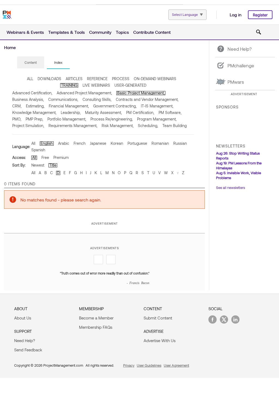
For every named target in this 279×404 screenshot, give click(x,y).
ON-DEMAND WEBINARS (155, 78)
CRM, (17, 106)
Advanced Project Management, (84, 93)
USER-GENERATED (130, 85)
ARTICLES (74, 78)
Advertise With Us (159, 340)
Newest (37, 165)
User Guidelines (149, 365)
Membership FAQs (95, 327)
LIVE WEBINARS (96, 85)
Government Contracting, (115, 106)
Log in (235, 14)
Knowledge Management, (34, 112)
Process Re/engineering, (111, 119)
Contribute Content (152, 32)
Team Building (174, 125)
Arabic (63, 143)
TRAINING (69, 85)
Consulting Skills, (97, 99)
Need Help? (24, 340)
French (80, 143)
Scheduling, (148, 125)
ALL (30, 78)
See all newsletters (230, 187)
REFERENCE (97, 78)
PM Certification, (140, 112)
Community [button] (100, 32)
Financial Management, (69, 106)
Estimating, (35, 106)
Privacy (128, 365)
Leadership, (71, 112)
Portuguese (137, 143)
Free (45, 157)
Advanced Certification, (32, 93)
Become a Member (96, 317)
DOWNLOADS (49, 78)
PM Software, (170, 112)
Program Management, (157, 119)
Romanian (160, 143)
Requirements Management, (72, 125)
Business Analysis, (28, 99)
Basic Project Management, (141, 93)
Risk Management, (118, 125)
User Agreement (176, 365)
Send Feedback (28, 349)
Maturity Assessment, (103, 112)
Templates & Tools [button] (66, 32)
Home (10, 47)
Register (260, 15)
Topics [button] (122, 32)
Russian (180, 143)
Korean (117, 143)
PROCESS (120, 78)
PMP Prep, (34, 119)
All (33, 143)
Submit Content (158, 317)
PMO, (16, 119)
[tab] (30, 62)
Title (52, 165)
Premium (61, 157)
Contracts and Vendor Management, (147, 99)
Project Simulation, (28, 125)
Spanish (38, 149)
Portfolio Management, (66, 119)
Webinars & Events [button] (25, 32)
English (47, 143)
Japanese (98, 143)
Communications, (63, 99)
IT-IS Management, (157, 106)
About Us (22, 317)
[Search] (258, 32)
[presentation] (30, 62)
